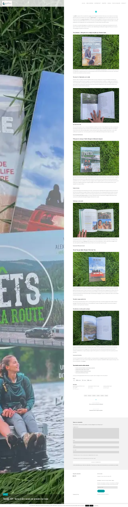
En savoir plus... (96, 505)
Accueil (83, 3)
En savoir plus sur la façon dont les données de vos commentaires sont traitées (104, 465)
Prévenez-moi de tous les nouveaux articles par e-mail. (85, 458)
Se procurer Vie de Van (77, 355)
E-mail (74, 445)
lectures (89, 395)
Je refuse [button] (91, 505)
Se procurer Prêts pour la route (79, 245)
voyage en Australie (85, 19)
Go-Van (106, 287)
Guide (85, 395)
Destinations (97, 3)
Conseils (109, 3)
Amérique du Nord (97, 238)
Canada (97, 288)
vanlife (98, 395)
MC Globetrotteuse (10, 503)
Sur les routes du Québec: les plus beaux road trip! (85, 367)
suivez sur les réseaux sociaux (82, 195)
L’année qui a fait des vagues (107, 386)
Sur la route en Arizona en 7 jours (82, 372)
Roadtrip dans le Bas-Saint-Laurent (82, 369)
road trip (100, 17)
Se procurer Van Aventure (78, 134)
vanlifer (102, 395)
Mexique (85, 241)
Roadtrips (104, 3)
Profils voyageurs (116, 3)
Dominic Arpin (75, 69)
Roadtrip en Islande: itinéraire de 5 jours (83, 371)
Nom (74, 440)
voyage (106, 395)
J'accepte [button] (87, 505)
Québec (83, 361)
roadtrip (93, 395)
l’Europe (99, 293)
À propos (123, 3)
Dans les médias (89, 3)
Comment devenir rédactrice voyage (93, 386)
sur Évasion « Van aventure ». (101, 69)
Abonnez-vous (101, 491)
